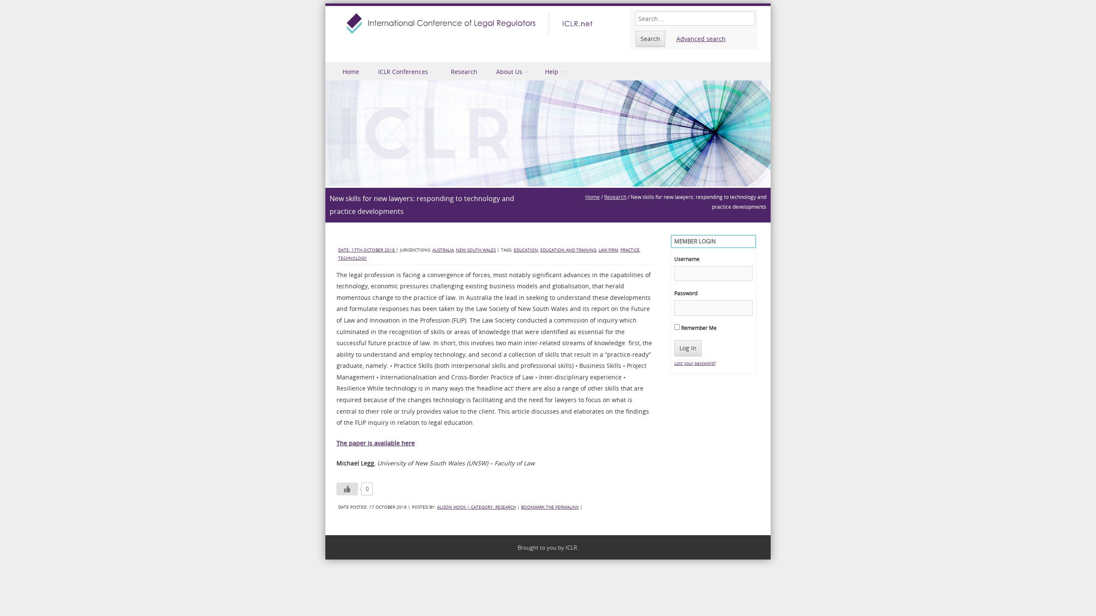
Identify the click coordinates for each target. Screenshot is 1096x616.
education (526, 250)
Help (551, 72)
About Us (509, 72)
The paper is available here (376, 443)
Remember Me (698, 327)
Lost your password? (695, 363)
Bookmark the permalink (550, 507)
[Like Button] (347, 489)
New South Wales (476, 250)
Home (350, 72)
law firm (608, 250)
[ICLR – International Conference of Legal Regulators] (471, 23)
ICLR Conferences (403, 72)
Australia (443, 250)
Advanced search (701, 39)
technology (352, 258)
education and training (568, 250)
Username (687, 258)
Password (685, 293)
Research (464, 72)
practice (630, 250)
